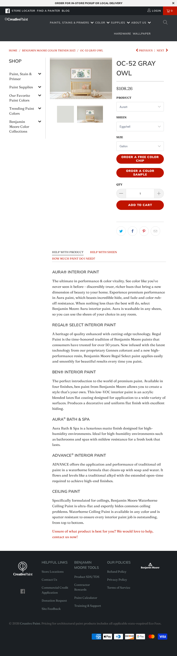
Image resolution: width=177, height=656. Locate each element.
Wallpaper (142, 33)
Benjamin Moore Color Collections (19, 126)
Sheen (121, 117)
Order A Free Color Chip (140, 159)
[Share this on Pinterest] (144, 231)
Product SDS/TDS (86, 577)
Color (100, 22)
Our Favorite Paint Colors (19, 97)
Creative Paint (30, 623)
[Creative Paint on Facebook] (7, 10)
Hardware (122, 33)
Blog (66, 10)
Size (119, 137)
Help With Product (68, 252)
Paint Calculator (85, 598)
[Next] (108, 78)
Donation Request (54, 600)
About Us (138, 22)
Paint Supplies (21, 87)
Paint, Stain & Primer (20, 76)
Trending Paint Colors (21, 110)
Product (123, 97)
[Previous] (54, 78)
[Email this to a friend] (155, 231)
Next (161, 50)
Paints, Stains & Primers (69, 22)
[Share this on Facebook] (132, 231)
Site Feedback (51, 609)
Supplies (118, 22)
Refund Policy (116, 572)
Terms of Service (118, 587)
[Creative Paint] (16, 19)
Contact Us (49, 580)
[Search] (165, 22)
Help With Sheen (103, 252)
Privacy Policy (117, 580)
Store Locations (53, 572)
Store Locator (23, 10)
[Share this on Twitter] (121, 231)
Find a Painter (48, 10)
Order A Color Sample (140, 172)
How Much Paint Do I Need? (73, 258)
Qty (119, 184)
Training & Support (87, 606)
